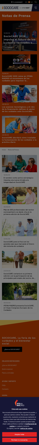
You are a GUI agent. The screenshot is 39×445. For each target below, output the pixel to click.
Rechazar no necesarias (19, 440)
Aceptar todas (19, 434)
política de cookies (26, 428)
